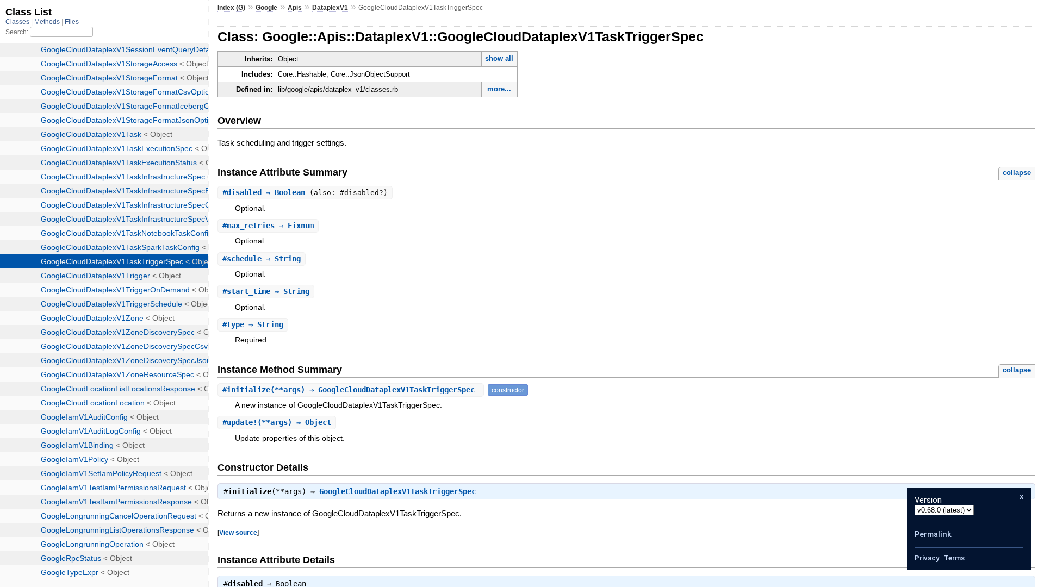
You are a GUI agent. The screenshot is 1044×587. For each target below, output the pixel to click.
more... (499, 89)
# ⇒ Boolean (265, 192)
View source (238, 532)
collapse (1017, 172)
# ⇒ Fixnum (268, 225)
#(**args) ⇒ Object (276, 422)
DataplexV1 (330, 7)
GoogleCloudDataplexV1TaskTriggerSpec (397, 491)
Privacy (927, 558)
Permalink (933, 534)
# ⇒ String (261, 258)
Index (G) (231, 7)
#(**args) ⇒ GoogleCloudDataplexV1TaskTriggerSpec (350, 389)
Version (928, 500)
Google (266, 7)
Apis (295, 7)
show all (499, 58)
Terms (954, 558)
